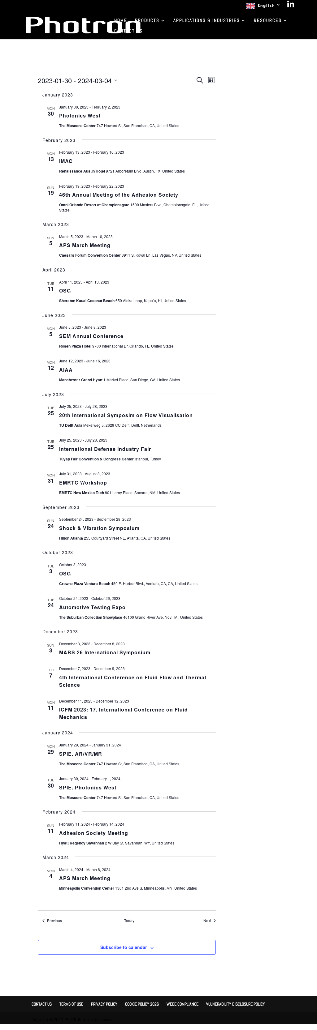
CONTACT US (128, 31)
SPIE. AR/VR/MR (80, 753)
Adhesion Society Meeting (93, 832)
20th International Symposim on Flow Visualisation (126, 415)
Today (129, 920)
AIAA (66, 369)
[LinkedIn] (291, 5)
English (266, 5)
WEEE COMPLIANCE (182, 1004)
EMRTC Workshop (83, 482)
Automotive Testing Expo (92, 607)
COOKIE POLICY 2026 (142, 1004)
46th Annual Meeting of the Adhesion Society (118, 194)
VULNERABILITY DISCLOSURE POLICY (235, 1004)
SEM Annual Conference (91, 336)
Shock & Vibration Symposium (99, 528)
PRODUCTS (147, 20)
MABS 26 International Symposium (104, 652)
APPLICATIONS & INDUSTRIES (206, 20)
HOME (120, 20)
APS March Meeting (85, 245)
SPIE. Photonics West (87, 787)
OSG (65, 290)
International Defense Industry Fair (105, 448)
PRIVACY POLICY (104, 1004)
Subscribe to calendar (123, 947)
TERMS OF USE (71, 1004)
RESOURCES (268, 20)
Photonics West (80, 115)
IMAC (66, 161)
